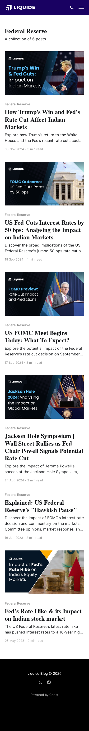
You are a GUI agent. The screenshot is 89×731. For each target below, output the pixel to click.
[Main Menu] (81, 7)
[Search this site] (72, 7)
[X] (40, 682)
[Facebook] (49, 682)
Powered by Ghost (44, 695)
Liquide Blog (38, 673)
